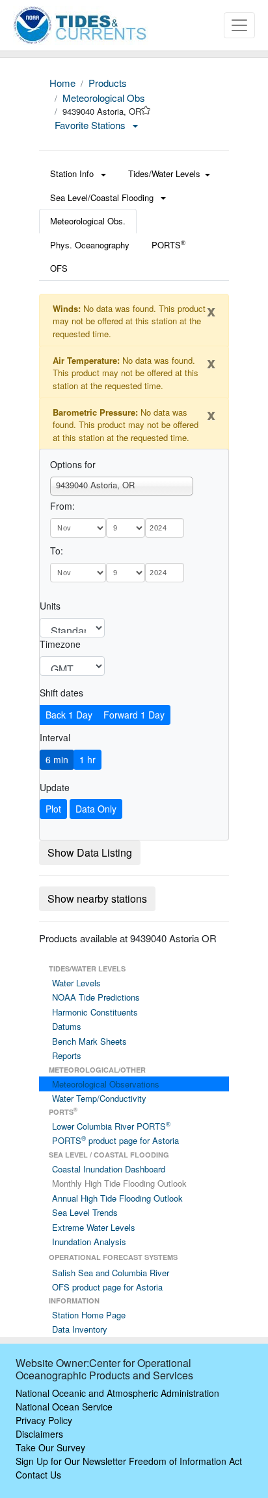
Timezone (60, 643)
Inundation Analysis (89, 1241)
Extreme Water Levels (93, 1227)
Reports (66, 1055)
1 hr (87, 759)
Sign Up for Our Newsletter (71, 1461)
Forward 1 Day (134, 714)
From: (62, 505)
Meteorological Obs (103, 97)
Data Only (95, 808)
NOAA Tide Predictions (96, 997)
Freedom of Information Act (185, 1461)
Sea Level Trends (85, 1212)
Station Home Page (89, 1315)
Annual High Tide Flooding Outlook (117, 1198)
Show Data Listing (89, 852)
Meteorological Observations (105, 1084)
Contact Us (38, 1474)
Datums (66, 1026)
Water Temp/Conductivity (99, 1098)
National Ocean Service (64, 1406)
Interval (55, 737)
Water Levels (76, 983)
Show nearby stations (97, 898)
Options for (73, 464)
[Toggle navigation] (239, 25)
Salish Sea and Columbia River (110, 1272)
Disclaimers (39, 1433)
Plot (53, 808)
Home (62, 82)
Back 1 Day (69, 714)
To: (56, 550)
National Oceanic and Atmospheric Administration (117, 1392)
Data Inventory (79, 1329)
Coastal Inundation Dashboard (108, 1169)
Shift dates (61, 692)
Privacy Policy (44, 1420)
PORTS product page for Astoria (115, 1140)
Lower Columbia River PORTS (111, 1126)
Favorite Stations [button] (91, 125)
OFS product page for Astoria (107, 1287)
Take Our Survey (50, 1447)
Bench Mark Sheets (89, 1041)
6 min (57, 759)
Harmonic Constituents (95, 1012)
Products (107, 82)
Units (50, 605)
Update (55, 787)
